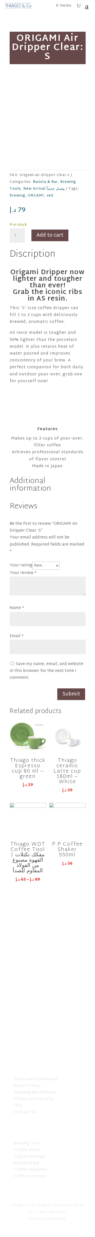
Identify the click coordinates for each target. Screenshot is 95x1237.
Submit (71, 694)
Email (17, 636)
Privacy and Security (34, 1099)
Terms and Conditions (35, 1079)
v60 (50, 196)
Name (17, 608)
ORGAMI (36, 196)
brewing (17, 196)
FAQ (18, 1105)
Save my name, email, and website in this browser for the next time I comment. (46, 671)
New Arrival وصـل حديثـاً (44, 189)
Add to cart (49, 235)
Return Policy (27, 1086)
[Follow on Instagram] (60, 1193)
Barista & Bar (45, 182)
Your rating (21, 565)
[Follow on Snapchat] (47, 1193)
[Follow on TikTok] (34, 1193)
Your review (23, 573)
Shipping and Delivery (35, 1092)
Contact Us (25, 1112)
